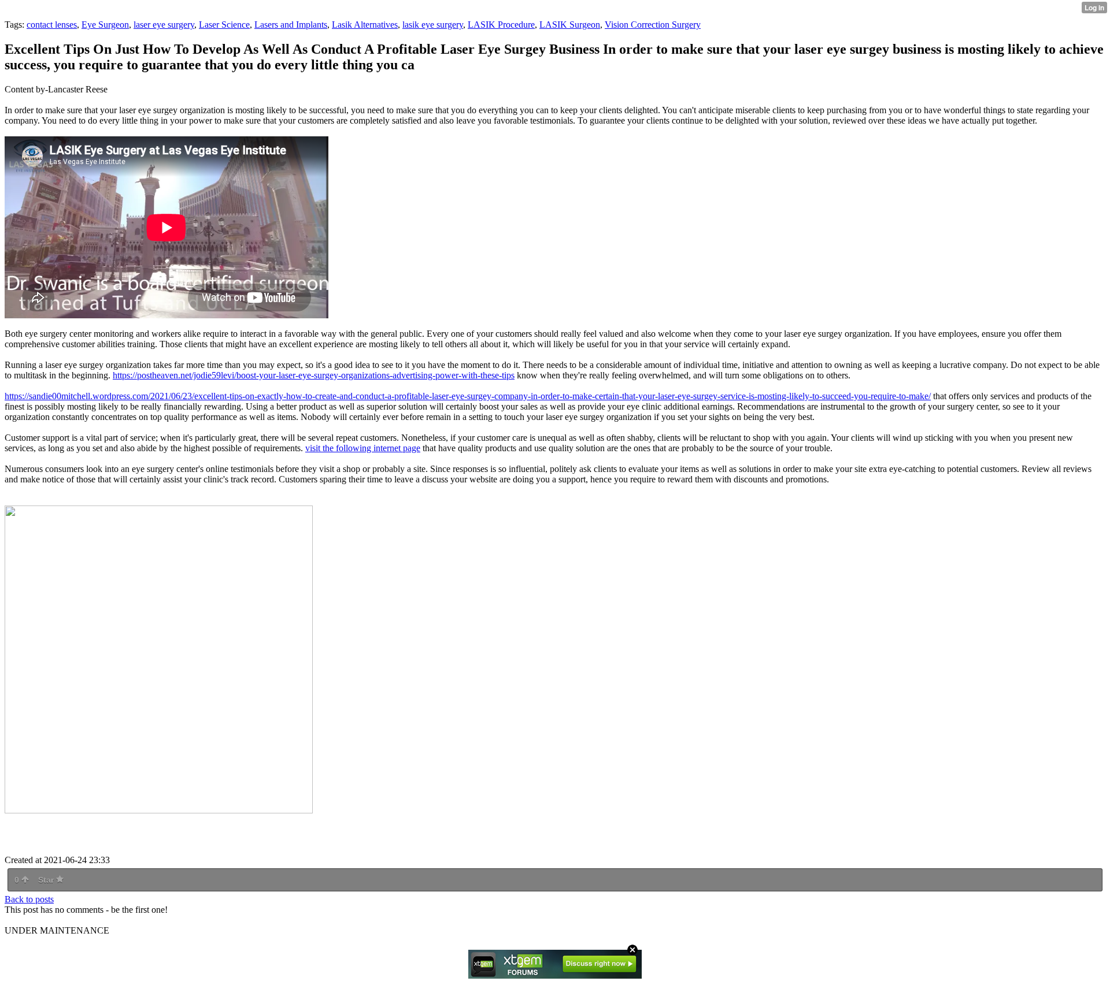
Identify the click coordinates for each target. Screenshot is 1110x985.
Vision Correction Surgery (653, 24)
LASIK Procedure (501, 24)
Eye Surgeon (105, 24)
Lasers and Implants (290, 24)
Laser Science (224, 24)
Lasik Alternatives (365, 24)
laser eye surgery (164, 24)
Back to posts (29, 899)
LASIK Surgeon (569, 24)
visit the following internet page (362, 448)
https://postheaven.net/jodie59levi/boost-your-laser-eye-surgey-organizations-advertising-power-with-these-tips (314, 375)
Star (47, 879)
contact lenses (52, 24)
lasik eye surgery (432, 24)
